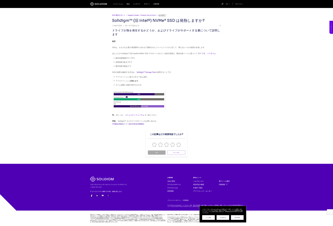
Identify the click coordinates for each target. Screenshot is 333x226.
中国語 (115, 124)
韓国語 (141, 124)
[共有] (220, 25)
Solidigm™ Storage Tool (146, 72)
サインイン (239, 4)
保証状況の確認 (198, 184)
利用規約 (186, 200)
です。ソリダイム (209, 53)
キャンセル (176, 152)
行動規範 (222, 184)
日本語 (134, 124)
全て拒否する (223, 217)
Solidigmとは (172, 188)
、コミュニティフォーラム (133, 115)
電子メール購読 (224, 181)
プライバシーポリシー (174, 200)
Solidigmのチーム (174, 184)
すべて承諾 (208, 217)
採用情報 (170, 191)
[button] (154, 145)
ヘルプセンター (198, 181)
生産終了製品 (197, 188)
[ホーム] (98, 4)
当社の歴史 (171, 181)
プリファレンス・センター (202, 191)
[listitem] (91, 195)
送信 (156, 152)
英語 (121, 124)
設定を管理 (237, 217)
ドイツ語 (127, 124)
